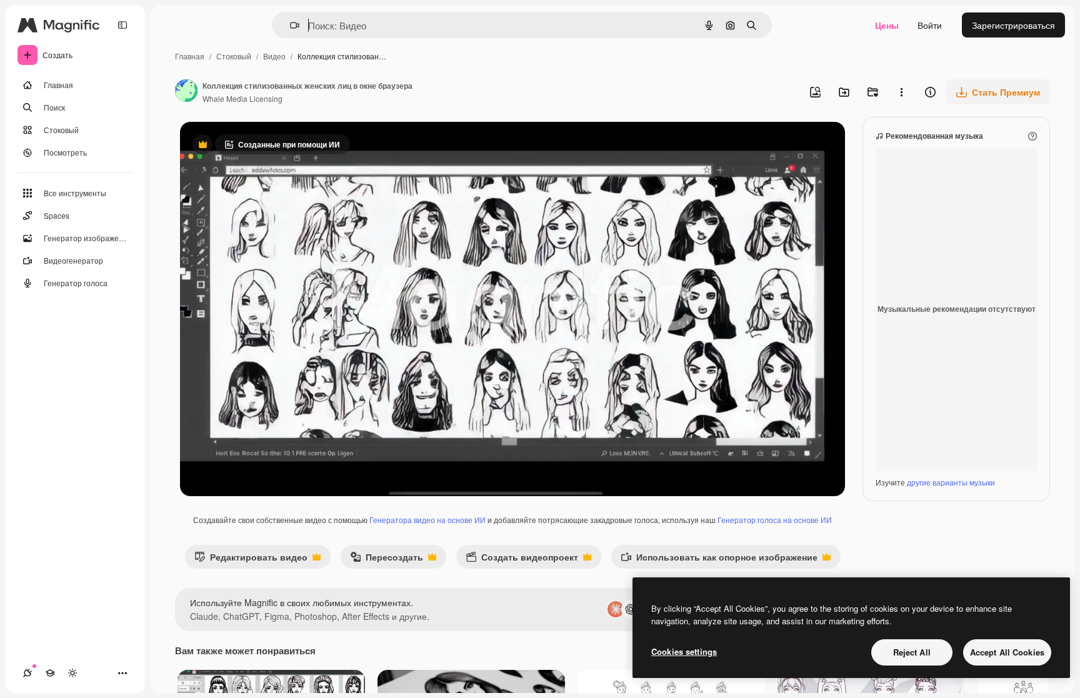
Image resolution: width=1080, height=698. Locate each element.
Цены (887, 25)
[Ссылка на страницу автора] (186, 91)
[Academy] (50, 673)
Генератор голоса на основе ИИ (775, 519)
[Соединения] (28, 673)
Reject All (912, 652)
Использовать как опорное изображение (719, 560)
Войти (930, 25)
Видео (274, 56)
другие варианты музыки (951, 482)
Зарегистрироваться (1013, 25)
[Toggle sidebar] (122, 25)
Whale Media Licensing (242, 98)
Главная (189, 56)
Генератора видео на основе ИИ (427, 519)
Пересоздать (386, 560)
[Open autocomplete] (289, 25)
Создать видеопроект (522, 560)
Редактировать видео (251, 560)
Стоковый (233, 56)
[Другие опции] (901, 91)
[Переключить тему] (72, 673)
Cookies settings (684, 651)
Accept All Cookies (1007, 652)
